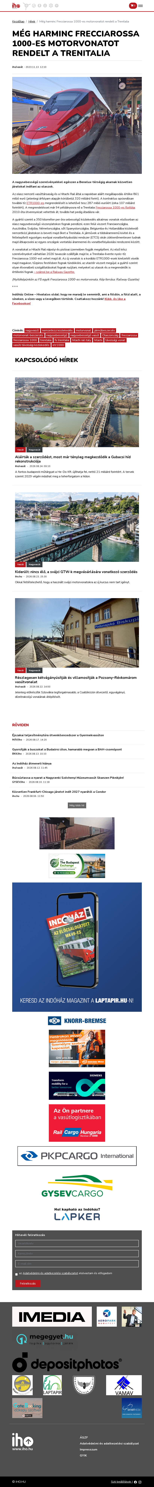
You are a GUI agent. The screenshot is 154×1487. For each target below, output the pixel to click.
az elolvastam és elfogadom (65, 1273)
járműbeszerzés (104, 330)
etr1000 (58, 345)
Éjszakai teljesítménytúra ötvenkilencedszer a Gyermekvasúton (58, 735)
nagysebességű (56, 335)
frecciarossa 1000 (25, 340)
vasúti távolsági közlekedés (31, 345)
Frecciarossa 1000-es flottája (115, 207)
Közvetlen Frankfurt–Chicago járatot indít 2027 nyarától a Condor (59, 792)
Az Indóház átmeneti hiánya (31, 763)
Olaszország (110, 335)
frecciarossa (129, 335)
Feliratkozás (28, 1284)
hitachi (98, 340)
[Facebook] (135, 1482)
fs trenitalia (62, 340)
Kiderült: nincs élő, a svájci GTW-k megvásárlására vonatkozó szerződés (76, 571)
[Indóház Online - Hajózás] (51, 5)
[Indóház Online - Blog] (39, 5)
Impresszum (88, 1449)
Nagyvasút (34, 449)
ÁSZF (84, 1437)
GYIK (83, 1455)
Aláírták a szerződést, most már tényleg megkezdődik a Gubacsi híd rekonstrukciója (73, 459)
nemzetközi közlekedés (57, 330)
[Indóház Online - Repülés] (27, 5)
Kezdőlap (18, 21)
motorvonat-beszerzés (28, 335)
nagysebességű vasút (84, 335)
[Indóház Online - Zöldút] (45, 5)
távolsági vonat (115, 340)
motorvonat (83, 330)
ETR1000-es (35, 203)
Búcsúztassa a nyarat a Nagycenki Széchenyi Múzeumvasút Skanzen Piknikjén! (68, 778)
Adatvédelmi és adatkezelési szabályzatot (50, 1273)
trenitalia (45, 340)
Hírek (31, 21)
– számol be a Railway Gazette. (54, 272)
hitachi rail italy (81, 340)
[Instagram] (140, 1482)
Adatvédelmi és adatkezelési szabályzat (109, 1443)
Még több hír (77, 805)
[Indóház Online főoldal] (57, 5)
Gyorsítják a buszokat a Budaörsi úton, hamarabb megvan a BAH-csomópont (67, 749)
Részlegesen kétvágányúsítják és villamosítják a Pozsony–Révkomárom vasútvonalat (76, 679)
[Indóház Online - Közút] (34, 5)
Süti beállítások (121, 1482)
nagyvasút (32, 330)
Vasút (20, 449)
